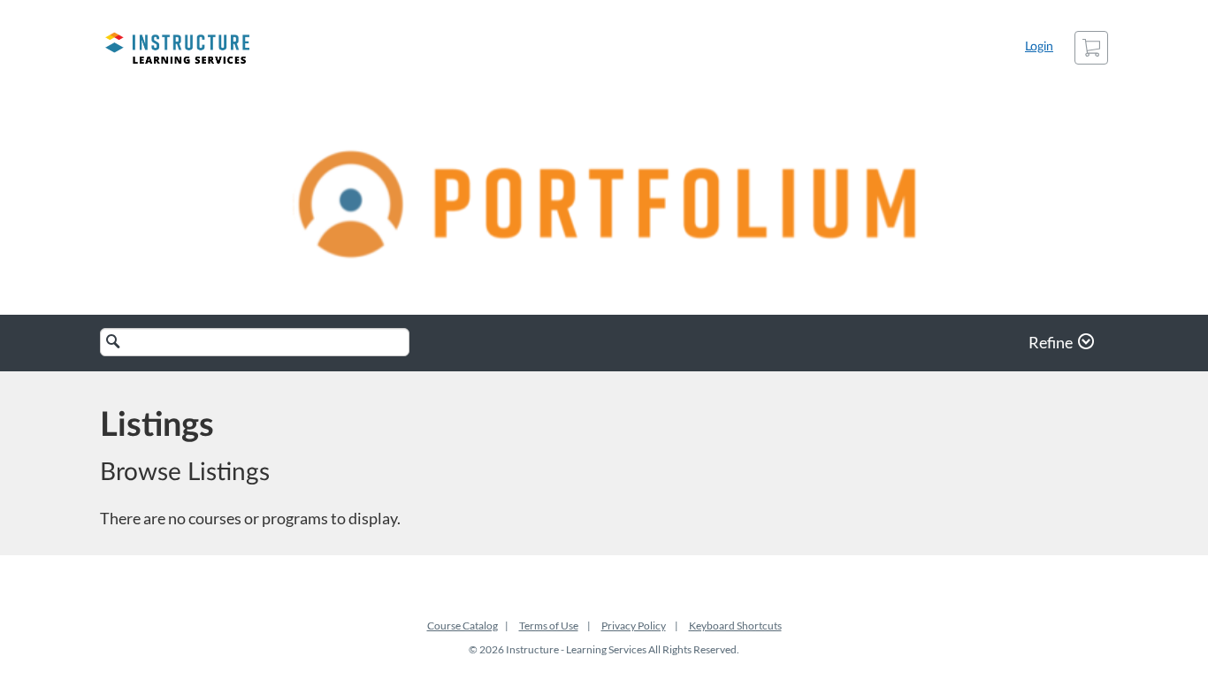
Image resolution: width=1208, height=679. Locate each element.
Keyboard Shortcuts (735, 625)
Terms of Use (548, 625)
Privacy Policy (633, 625)
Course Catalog (462, 625)
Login (1039, 47)
